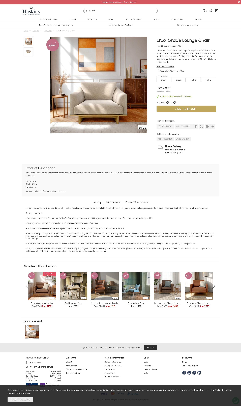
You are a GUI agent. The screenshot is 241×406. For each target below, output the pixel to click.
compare (184, 126)
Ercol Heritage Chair (73, 303)
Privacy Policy (110, 373)
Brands (198, 19)
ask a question (165, 139)
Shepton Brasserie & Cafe (76, 369)
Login (146, 362)
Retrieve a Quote (150, 369)
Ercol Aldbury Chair (136, 303)
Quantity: (160, 102)
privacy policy (177, 390)
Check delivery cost (173, 152)
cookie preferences (21, 393)
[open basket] (216, 10)
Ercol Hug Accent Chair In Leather (105, 303)
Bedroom (92, 19)
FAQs (146, 373)
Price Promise (113, 202)
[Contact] (204, 10)
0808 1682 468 (35, 362)
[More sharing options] (212, 126)
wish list (166, 126)
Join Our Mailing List (190, 366)
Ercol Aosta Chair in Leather (199, 303)
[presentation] (27, 286)
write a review (182, 139)
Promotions (177, 19)
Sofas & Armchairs (48, 19)
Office (156, 19)
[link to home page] (31, 11)
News (184, 362)
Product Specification (137, 202)
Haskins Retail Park (73, 373)
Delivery (97, 202)
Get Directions (110, 369)
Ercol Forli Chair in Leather (42, 303)
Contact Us (148, 366)
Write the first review (165, 66)
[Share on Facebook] (195, 126)
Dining (111, 19)
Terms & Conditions (112, 376)
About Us (69, 362)
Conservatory (133, 19)
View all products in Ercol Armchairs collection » (46, 191)
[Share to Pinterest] (207, 126)
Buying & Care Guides (113, 366)
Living (73, 19)
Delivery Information (113, 362)
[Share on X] (201, 126)
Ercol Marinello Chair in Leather (167, 303)
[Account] (210, 10)
